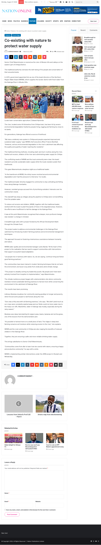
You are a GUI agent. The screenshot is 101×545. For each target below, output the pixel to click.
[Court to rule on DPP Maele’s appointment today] (55, 438)
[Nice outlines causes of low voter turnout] (90, 99)
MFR (61, 21)
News (10, 21)
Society (48, 21)
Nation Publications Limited (35, 541)
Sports (56, 21)
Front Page (16, 35)
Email (7, 501)
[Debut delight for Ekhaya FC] (13, 438)
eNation (67, 21)
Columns (40, 21)
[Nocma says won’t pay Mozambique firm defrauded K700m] (34, 438)
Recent (83, 30)
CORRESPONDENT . (13, 51)
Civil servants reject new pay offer (89, 58)
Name (7, 493)
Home (4, 21)
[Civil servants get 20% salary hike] (77, 49)
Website (38, 501)
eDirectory (76, 21)
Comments (93, 30)
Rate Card (93, 21)
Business (24, 21)
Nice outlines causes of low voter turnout (89, 106)
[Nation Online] (16, 11)
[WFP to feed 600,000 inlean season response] (77, 99)
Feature (32, 21)
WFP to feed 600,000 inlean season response (77, 106)
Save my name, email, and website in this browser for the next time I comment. (31, 510)
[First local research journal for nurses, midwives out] (77, 117)
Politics (16, 21)
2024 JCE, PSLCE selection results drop (89, 76)
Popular (73, 30)
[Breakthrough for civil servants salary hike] (77, 40)
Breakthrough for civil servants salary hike (90, 39)
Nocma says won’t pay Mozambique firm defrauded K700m (32, 446)
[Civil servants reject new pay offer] (77, 58)
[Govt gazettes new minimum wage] (77, 68)
